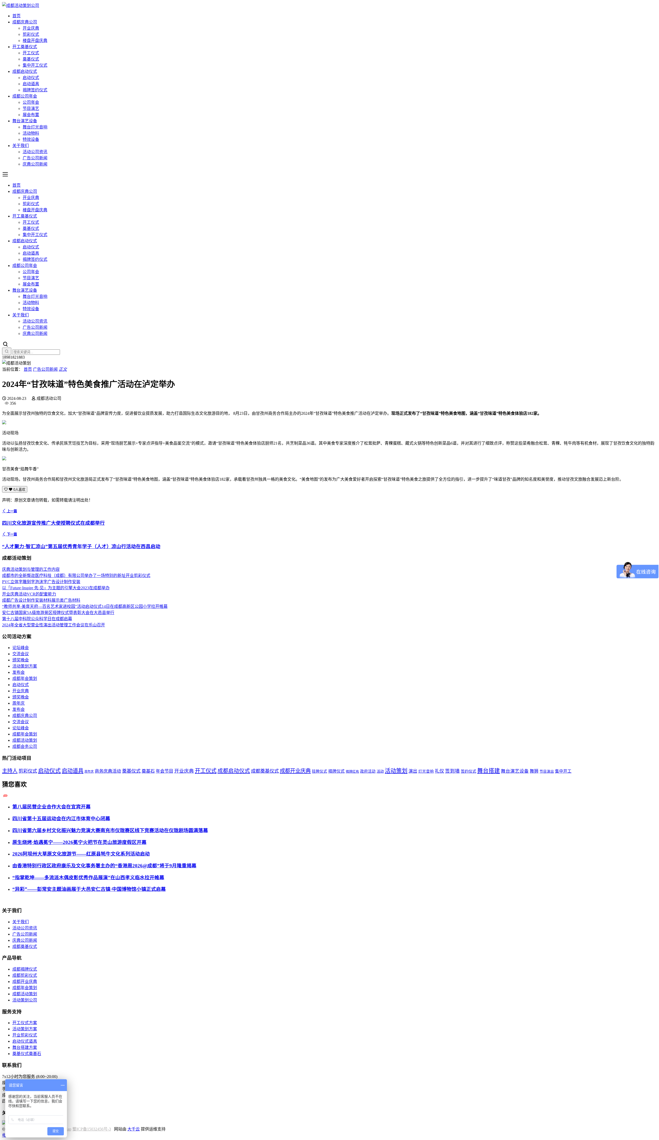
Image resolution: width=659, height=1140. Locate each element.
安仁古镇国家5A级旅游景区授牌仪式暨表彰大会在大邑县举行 (58, 612)
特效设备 (31, 139)
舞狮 (534, 771)
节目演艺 (31, 108)
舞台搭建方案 (24, 1047)
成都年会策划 (24, 678)
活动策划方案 (24, 666)
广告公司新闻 (35, 158)
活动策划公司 (24, 1000)
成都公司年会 (24, 96)
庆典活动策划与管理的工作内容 (31, 569)
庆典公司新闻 (35, 164)
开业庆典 (31, 28)
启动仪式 (31, 77)
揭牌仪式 (336, 771)
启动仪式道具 (24, 1041)
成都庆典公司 (24, 22)
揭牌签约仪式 (35, 90)
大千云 (133, 1129)
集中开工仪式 (35, 65)
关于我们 (20, 145)
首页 (16, 16)
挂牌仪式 (319, 771)
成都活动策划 (24, 740)
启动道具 (31, 84)
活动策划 (396, 771)
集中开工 (563, 771)
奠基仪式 (31, 59)
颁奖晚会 (20, 660)
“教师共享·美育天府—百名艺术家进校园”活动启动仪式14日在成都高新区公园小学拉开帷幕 (85, 606)
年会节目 (164, 771)
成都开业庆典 (295, 771)
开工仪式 (31, 53)
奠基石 (148, 771)
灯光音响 (426, 771)
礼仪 (439, 771)
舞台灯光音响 (35, 127)
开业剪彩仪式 (24, 1035)
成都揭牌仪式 (24, 969)
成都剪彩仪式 (24, 975)
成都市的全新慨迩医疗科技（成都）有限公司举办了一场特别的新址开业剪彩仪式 (76, 575)
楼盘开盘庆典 (35, 40)
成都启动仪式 (24, 71)
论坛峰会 (20, 647)
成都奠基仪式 (265, 771)
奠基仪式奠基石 (26, 1053)
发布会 (18, 672)
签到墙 (452, 771)
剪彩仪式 (31, 34)
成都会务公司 (24, 746)
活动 (380, 771)
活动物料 (31, 133)
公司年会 (31, 102)
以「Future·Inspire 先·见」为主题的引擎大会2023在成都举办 (56, 588)
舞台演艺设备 (24, 121)
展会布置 (31, 115)
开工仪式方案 (24, 1023)
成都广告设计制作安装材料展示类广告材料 (41, 600)
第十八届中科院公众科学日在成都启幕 (37, 619)
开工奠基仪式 (24, 47)
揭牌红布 (352, 771)
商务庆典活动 (108, 771)
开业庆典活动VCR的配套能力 (29, 594)
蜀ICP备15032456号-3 (91, 1129)
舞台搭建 (488, 771)
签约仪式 (468, 771)
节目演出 (547, 771)
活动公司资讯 (35, 152)
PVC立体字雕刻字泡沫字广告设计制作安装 (41, 582)
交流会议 (20, 654)
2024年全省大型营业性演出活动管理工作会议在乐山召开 (53, 625)
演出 (413, 771)
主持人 (10, 771)
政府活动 (368, 771)
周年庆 (18, 703)
